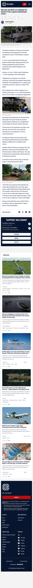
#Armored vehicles (4, 16)
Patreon (16, 234)
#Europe (10, 16)
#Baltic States (5, 362)
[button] (29, 4)
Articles (4, 520)
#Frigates (4, 398)
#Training (4, 438)
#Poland (18, 16)
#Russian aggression (9, 328)
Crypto (16, 242)
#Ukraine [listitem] (4, 537)
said (3, 74)
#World (27, 328)
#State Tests (21, 288)
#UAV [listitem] (3, 549)
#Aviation (4, 436)
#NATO (29, 436)
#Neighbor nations (6, 400)
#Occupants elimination (13, 400)
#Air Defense (5, 286)
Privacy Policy (9, 561)
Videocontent (5, 527)
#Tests (26, 288)
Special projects (5, 525)
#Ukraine (22, 18)
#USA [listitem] (3, 551)
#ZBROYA (8, 290)
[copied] (29, 224)
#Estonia (25, 362)
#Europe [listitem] (4, 544)
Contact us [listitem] (20, 520)
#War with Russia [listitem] (6, 542)
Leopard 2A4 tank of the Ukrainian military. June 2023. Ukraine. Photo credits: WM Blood (16, 182)
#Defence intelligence (6, 326)
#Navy (25, 398)
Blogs (3, 522)
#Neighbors (26, 326)
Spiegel (17, 92)
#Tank (19, 18)
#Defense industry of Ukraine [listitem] (8, 535)
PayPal (16, 238)
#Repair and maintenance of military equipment (8, 18)
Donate (16, 497)
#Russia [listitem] (4, 547)
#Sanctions (16, 328)
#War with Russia (22, 328)
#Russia (4, 328)
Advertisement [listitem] (21, 517)
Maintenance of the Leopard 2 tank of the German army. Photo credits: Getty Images (15, 115)
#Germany (14, 16)
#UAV (29, 288)
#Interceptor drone (15, 288)
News (3, 517)
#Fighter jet (8, 364)
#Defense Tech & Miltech (7, 288)
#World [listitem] (3, 539)
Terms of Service (23, 561)
